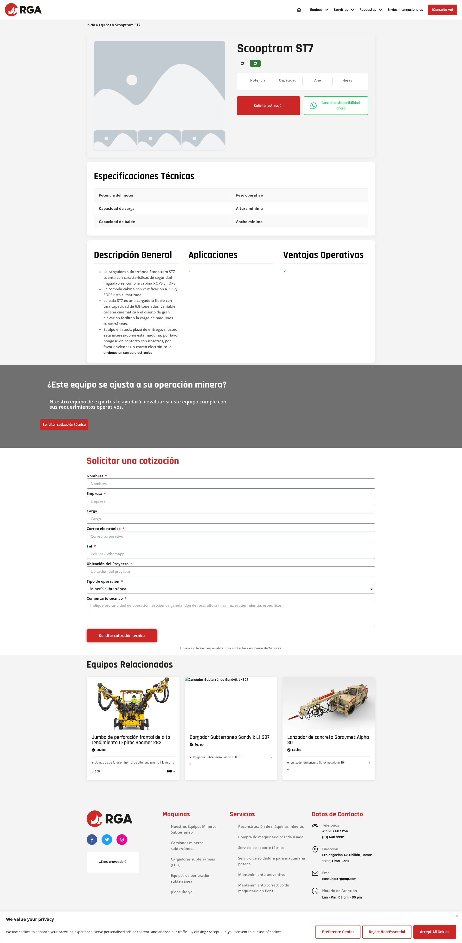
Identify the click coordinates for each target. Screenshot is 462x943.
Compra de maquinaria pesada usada (270, 837)
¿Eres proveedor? (113, 861)
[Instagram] (121, 839)
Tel (90, 546)
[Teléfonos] (315, 825)
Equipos (105, 25)
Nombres (95, 475)
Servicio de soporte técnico (261, 847)
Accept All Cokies (434, 932)
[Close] (457, 916)
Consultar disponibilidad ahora (341, 105)
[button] (319, 9)
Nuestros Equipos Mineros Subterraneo (193, 829)
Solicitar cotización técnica (64, 424)
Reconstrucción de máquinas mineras (271, 826)
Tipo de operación (103, 581)
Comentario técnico (105, 598)
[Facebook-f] (92, 839)
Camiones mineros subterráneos (187, 845)
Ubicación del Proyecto (108, 563)
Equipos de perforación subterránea (191, 878)
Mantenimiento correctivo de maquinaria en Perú (263, 888)
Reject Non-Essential (387, 932)
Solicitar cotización (268, 105)
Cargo (92, 511)
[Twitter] (107, 839)
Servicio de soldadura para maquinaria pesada (271, 861)
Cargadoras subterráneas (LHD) (193, 862)
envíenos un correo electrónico (127, 352)
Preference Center (338, 932)
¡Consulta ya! (182, 891)
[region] (231, 927)
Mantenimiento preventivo (261, 874)
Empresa (95, 493)
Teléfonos (330, 825)
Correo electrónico (104, 528)
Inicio (91, 25)
